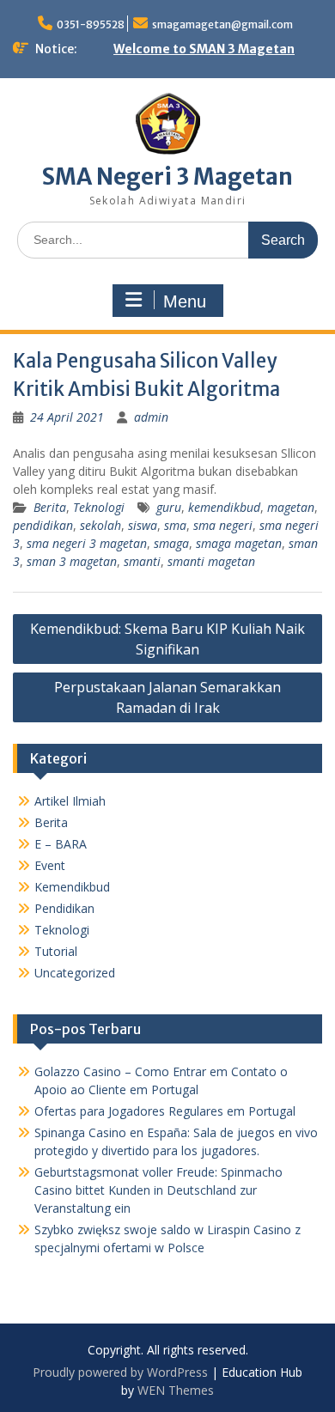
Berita (50, 507)
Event (49, 865)
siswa (142, 525)
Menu (184, 301)
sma (175, 525)
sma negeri (223, 525)
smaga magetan (239, 543)
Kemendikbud (72, 887)
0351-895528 (91, 24)
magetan (290, 507)
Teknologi (99, 507)
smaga (171, 543)
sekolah (100, 525)
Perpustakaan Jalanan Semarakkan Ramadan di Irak (167, 697)
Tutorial (55, 951)
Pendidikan (64, 908)
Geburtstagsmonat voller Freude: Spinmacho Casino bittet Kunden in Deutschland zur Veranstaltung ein (158, 1190)
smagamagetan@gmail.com (222, 24)
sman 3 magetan (72, 561)
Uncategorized (74, 973)
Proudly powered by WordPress (120, 1372)
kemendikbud (224, 507)
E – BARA (60, 844)
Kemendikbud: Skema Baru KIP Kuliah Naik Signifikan (167, 639)
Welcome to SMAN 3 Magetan (204, 49)
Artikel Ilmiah (70, 801)
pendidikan (43, 525)
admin (151, 417)
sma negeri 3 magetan (87, 543)
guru (168, 507)
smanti (142, 561)
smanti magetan (211, 561)
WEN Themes (175, 1390)
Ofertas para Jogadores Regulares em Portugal (164, 1111)
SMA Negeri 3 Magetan (167, 176)
